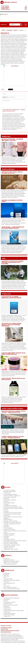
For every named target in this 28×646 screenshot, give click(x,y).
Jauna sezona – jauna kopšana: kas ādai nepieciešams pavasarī (13, 227)
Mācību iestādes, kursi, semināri (10, 605)
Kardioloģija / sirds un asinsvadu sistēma (12, 512)
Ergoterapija (6, 574)
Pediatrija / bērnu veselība (9, 529)
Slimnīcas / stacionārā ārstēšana (11, 543)
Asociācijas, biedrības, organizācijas (11, 597)
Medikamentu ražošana (9, 559)
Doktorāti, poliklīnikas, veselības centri (12, 495)
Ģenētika (5, 509)
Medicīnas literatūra (8, 519)
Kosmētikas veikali (8, 603)
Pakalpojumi (6, 606)
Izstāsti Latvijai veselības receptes (12, 408)
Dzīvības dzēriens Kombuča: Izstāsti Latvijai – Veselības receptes (13, 437)
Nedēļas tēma (6, 136)
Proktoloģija (6, 536)
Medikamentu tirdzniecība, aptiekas (11, 561)
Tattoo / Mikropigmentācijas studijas (12, 588)
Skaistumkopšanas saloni (9, 583)
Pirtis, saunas (6, 581)
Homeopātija (6, 558)
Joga (5, 577)
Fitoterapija (6, 504)
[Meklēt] (21, 24)
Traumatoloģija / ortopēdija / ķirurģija (12, 544)
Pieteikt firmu (4, 629)
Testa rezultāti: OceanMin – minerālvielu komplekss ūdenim (11, 297)
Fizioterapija (6, 576)
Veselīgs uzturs (7, 616)
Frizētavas (6, 600)
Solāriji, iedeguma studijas (9, 613)
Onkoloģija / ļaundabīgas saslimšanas (12, 523)
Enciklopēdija (9, 30)
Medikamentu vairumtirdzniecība (11, 562)
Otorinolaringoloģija (8, 528)
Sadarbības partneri (6, 627)
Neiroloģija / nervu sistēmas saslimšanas (12, 522)
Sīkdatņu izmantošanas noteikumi (10, 630)
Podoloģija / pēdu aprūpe (9, 533)
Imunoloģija (6, 511)
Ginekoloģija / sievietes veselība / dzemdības (13, 508)
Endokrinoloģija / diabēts (9, 502)
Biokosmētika (7, 599)
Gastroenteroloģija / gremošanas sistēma (13, 507)
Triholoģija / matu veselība (9, 546)
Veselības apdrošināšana (9, 614)
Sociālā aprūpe (7, 612)
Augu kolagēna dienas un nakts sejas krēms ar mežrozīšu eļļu (13, 353)
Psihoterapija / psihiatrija (9, 539)
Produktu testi (6, 294)
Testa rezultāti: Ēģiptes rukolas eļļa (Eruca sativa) (13, 379)
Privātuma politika (6, 632)
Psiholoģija (6, 537)
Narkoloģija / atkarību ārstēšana (10, 521)
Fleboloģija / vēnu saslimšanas (10, 505)
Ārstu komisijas (7, 492)
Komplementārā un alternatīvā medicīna (12, 514)
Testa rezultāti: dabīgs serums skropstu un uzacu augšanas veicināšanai (11, 325)
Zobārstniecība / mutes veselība (11, 549)
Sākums (3, 30)
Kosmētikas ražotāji (8, 578)
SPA (4, 584)
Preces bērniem (7, 607)
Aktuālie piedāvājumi (8, 169)
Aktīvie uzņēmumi (5, 7)
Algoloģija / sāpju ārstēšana (10, 491)
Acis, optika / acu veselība (9, 490)
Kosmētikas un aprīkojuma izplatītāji (11, 580)
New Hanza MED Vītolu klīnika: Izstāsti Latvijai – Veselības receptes (14, 412)
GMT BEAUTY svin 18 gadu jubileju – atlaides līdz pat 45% (12, 172)
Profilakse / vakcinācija (9, 535)
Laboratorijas (6, 515)
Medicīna (16, 30)
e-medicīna (6, 501)
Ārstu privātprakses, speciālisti (10, 494)
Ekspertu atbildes (5, 9)
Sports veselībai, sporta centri (10, 587)
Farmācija (8, 555)
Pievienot (23, 109)
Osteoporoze (6, 526)
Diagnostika (6, 498)
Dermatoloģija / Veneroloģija (10, 497)
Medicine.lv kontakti (6, 625)
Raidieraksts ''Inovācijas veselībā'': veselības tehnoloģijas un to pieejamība (13, 262)
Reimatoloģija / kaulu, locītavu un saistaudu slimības (15, 540)
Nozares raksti (5, 8)
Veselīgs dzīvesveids (11, 595)
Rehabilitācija (9, 570)
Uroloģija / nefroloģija (8, 547)
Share (2, 89)
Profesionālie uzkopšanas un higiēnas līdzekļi (13, 610)
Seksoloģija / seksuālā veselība (10, 542)
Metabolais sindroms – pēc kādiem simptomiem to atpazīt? (12, 140)
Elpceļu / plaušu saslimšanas (10, 499)
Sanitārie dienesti (7, 609)
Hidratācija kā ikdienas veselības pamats (12, 201)
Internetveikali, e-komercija (9, 602)
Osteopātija (6, 525)
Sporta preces (7, 585)
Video (4, 258)
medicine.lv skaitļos (10, 2)
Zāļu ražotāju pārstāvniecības (10, 564)
